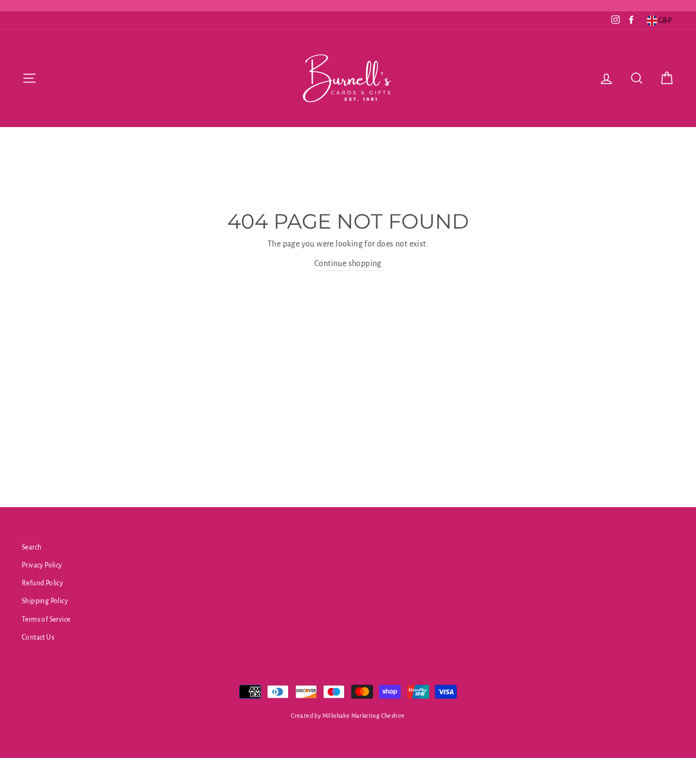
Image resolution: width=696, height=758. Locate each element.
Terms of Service (46, 619)
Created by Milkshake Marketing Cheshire (348, 715)
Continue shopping (348, 263)
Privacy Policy (42, 565)
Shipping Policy (45, 601)
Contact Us (38, 637)
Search (31, 547)
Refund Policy (42, 583)
